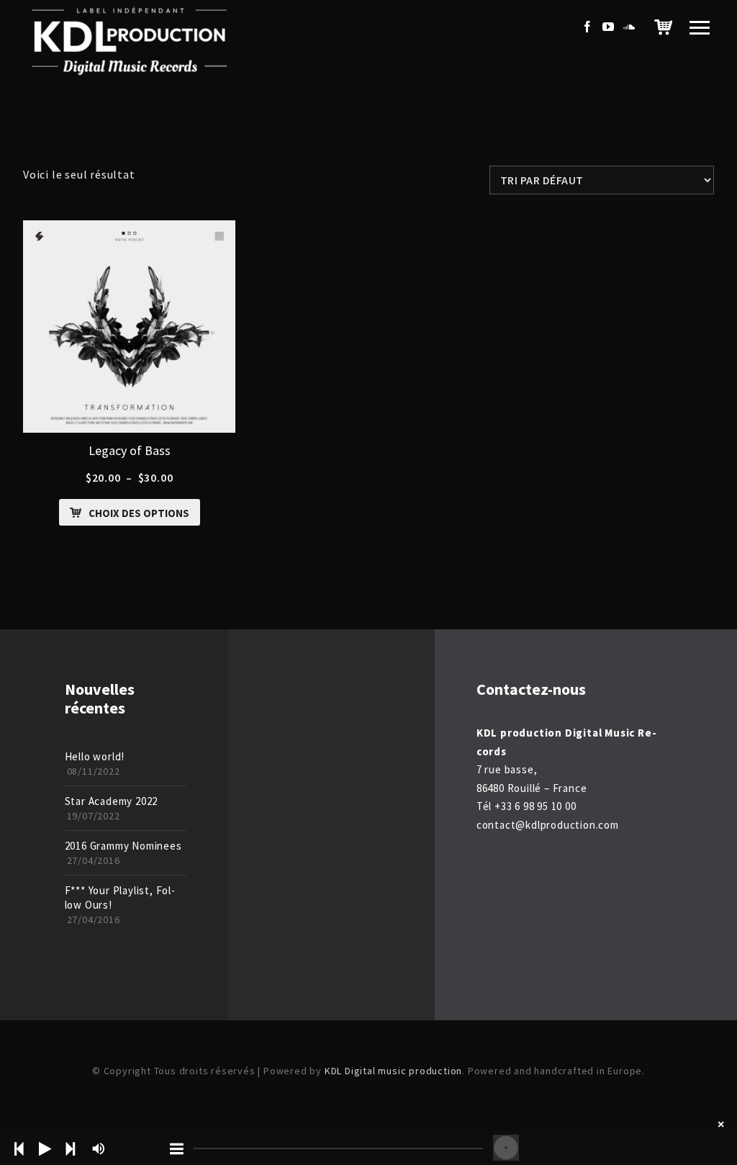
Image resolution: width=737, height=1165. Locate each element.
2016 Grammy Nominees (123, 846)
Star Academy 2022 (111, 801)
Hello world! (95, 756)
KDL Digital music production (393, 1070)
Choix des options (139, 513)
